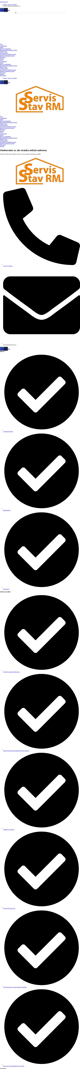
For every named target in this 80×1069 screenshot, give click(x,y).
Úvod (1, 44)
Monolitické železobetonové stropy (8, 50)
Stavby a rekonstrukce (5, 48)
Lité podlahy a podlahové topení (8, 54)
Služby (1, 47)
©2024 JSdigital (3, 1068)
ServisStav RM (4, 2)
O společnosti (3, 46)
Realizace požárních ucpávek (7, 55)
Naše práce (2, 57)
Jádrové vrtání (3, 51)
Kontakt (2, 58)
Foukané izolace (4, 53)
